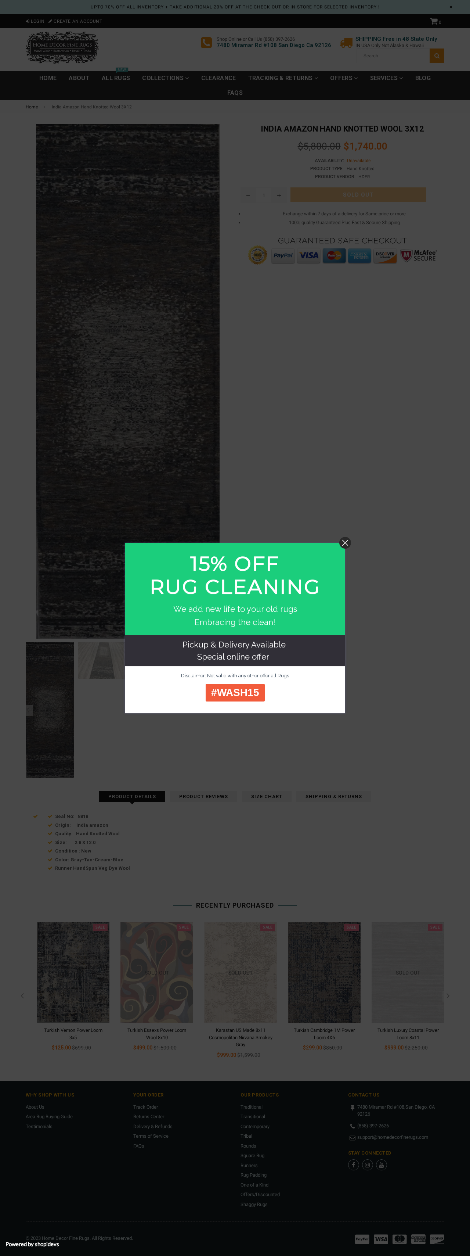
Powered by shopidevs (32, 1244)
